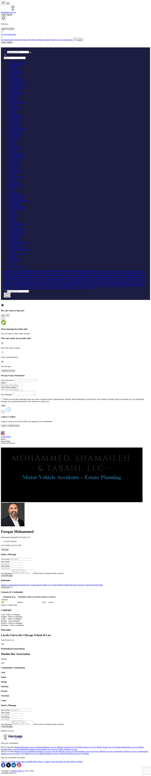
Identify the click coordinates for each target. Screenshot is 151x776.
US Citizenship (14, 181)
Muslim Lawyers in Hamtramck (112, 751)
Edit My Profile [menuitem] (14, 40)
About (3, 762)
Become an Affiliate (25, 762)
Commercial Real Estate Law (19, 243)
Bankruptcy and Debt (16, 62)
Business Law (13, 75)
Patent (10, 190)
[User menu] (2, 37)
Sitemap (80, 762)
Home (3, 431)
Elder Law (12, 256)
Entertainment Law (15, 92)
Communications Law (16, 88)
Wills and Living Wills (16, 267)
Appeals (11, 213)
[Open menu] (3, 3)
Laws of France (14, 164)
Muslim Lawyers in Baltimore (25, 751)
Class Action (13, 216)
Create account (13, 426)
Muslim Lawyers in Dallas (68, 751)
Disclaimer (59, 762)
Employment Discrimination (18, 201)
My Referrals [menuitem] (33, 40)
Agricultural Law (14, 79)
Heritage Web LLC (18, 771)
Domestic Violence (15, 117)
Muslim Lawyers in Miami (34, 754)
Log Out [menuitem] (79, 40)
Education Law (14, 137)
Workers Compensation (17, 207)
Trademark (12, 192)
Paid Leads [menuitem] (55, 40)
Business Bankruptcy (16, 64)
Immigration (13, 173)
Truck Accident (14, 237)
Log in (4, 426)
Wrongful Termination (16, 209)
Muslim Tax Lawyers (50, 749)
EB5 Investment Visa (16, 177)
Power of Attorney (15, 260)
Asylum (11, 175)
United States (6, 437)
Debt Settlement (14, 71)
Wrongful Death (14, 239)
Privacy (11, 111)
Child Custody (13, 147)
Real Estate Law (14, 241)
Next (3, 406)
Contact (9, 762)
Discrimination (13, 109)
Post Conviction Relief (16, 128)
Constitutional (13, 107)
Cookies (47, 762)
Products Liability (15, 233)
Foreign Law (13, 160)
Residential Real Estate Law (18, 250)
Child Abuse (13, 145)
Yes (3, 315)
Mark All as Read (8, 29)
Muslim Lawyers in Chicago (47, 751)
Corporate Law (14, 90)
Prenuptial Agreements (16, 156)
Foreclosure (12, 245)
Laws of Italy (13, 167)
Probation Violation (15, 130)
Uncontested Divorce (16, 158)
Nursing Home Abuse (16, 231)
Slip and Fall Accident (16, 235)
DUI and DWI (13, 120)
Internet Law (13, 98)
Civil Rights (12, 105)
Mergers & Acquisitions (17, 103)
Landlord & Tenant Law (17, 248)
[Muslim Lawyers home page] (13, 10)
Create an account (8, 371)
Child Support (13, 149)
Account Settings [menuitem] (66, 40)
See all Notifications (8, 34)
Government (13, 169)
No (8, 315)
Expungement (13, 122)
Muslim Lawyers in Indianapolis (136, 751)
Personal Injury (14, 222)
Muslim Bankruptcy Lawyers (25, 747)
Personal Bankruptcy (16, 73)
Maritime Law (13, 100)
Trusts (10, 265)
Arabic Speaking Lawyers (67, 749)
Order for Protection (15, 154)
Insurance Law (14, 184)
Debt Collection (14, 68)
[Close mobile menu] (8, 3)
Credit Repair (13, 66)
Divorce (11, 152)
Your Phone (5, 566)
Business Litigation (15, 85)
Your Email (5, 561)
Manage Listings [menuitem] (44, 40)
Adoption (12, 143)
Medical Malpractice (16, 228)
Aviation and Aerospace (17, 81)
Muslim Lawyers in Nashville (56, 754)
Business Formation (15, 83)
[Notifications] (3, 18)
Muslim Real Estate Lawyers (30, 749)
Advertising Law (14, 77)
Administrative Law (15, 171)
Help (35, 762)
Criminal (11, 113)
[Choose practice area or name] (30, 52)
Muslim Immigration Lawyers (126, 747)
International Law (15, 194)
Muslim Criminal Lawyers (67, 747)
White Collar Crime (15, 135)
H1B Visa (12, 179)
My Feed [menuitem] (4, 40)
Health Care (12, 96)
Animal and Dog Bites (16, 224)
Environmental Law (15, 94)
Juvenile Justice (14, 126)
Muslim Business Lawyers (47, 747)
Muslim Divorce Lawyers (86, 747)
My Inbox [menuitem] (24, 40)
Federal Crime (13, 124)
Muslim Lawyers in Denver (89, 751)
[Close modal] (3, 318)
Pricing (15, 762)
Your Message (6, 573)
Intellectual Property (15, 186)
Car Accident (13, 226)
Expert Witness (14, 139)
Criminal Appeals (14, 115)
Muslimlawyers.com (8, 12)
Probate (11, 263)
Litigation (12, 218)
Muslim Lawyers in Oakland (78, 754)
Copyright (12, 188)
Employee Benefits (15, 199)
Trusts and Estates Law (17, 254)
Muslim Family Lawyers (106, 747)
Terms (52, 762)
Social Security (14, 205)
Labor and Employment (17, 196)
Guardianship (13, 258)
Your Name (5, 559)
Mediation (12, 220)
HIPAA (73, 762)
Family (11, 141)
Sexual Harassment (15, 203)
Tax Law (11, 252)
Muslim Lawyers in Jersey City (12, 754)
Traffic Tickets (13, 132)
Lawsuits (11, 211)
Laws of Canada (14, 162)
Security (67, 762)
